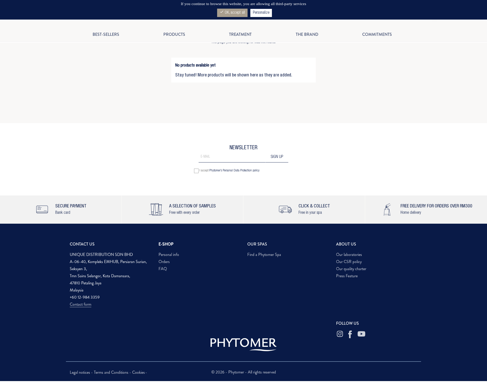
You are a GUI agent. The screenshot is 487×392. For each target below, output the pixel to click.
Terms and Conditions (111, 372)
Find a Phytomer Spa (264, 254)
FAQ (163, 269)
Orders (164, 262)
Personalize (261, 13)
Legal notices (80, 372)
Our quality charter (351, 269)
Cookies (138, 372)
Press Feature (347, 276)
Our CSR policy (349, 262)
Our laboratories (349, 254)
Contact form (80, 304)
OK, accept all (232, 12)
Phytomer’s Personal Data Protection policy (234, 170)
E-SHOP (166, 244)
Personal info (169, 254)
